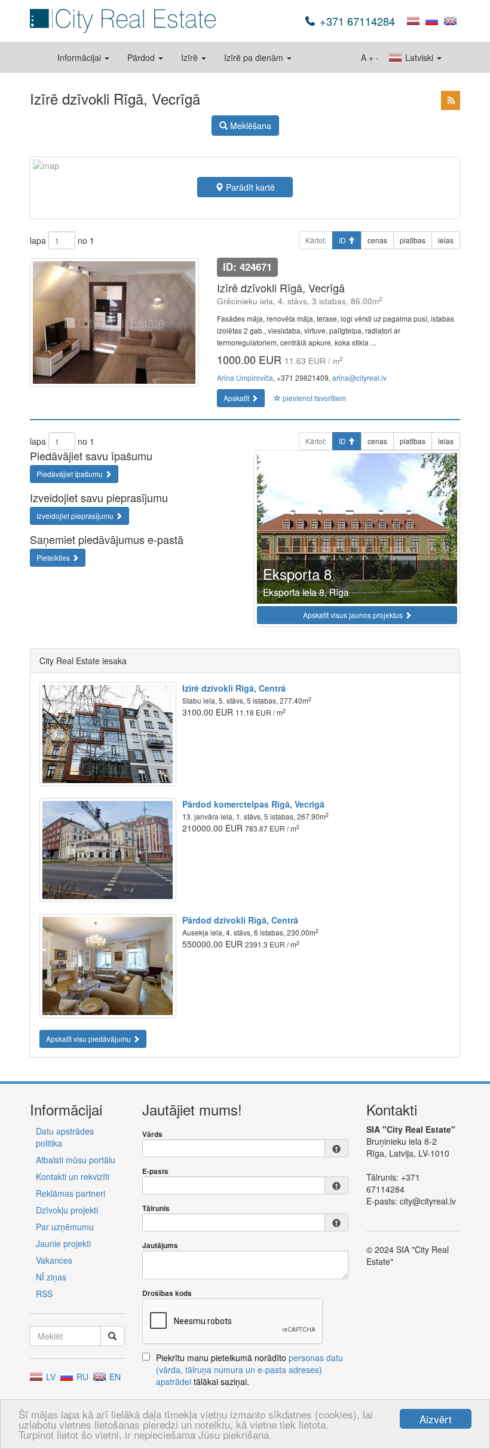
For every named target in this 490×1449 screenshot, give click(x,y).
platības (412, 240)
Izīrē (190, 57)
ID (343, 240)
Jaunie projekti (63, 1243)
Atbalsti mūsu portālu (75, 1160)
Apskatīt (237, 398)
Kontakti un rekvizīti (72, 1176)
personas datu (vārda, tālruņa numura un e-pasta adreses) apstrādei (249, 1369)
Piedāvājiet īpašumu (70, 474)
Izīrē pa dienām (255, 57)
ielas (446, 240)
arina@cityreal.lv (359, 377)
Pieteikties (54, 557)
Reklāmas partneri (70, 1193)
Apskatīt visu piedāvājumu (89, 1039)
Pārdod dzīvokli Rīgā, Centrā (240, 920)
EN (114, 1377)
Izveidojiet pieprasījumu (75, 515)
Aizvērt (435, 1418)
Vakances (54, 1260)
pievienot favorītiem (313, 398)
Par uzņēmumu (65, 1227)
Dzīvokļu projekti (67, 1210)
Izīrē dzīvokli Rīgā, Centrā (234, 688)
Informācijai (80, 57)
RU (81, 1377)
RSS (44, 1294)
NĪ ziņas (51, 1277)
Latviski (419, 57)
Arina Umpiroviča (245, 377)
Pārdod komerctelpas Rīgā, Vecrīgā (253, 804)
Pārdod (142, 57)
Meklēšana (249, 126)
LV (50, 1377)
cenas (377, 240)
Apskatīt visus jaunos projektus (354, 615)
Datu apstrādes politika (65, 1137)
